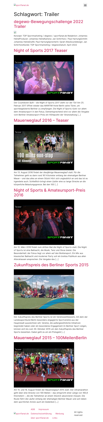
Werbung (59, 413)
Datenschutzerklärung (41, 413)
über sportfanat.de (40, 418)
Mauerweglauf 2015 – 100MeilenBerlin (50, 337)
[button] (85, 5)
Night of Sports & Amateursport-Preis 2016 (49, 192)
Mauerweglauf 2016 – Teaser (41, 120)
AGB (33, 409)
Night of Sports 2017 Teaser (40, 50)
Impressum (44, 409)
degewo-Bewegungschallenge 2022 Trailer (48, 24)
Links (54, 418)
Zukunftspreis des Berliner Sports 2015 (51, 264)
